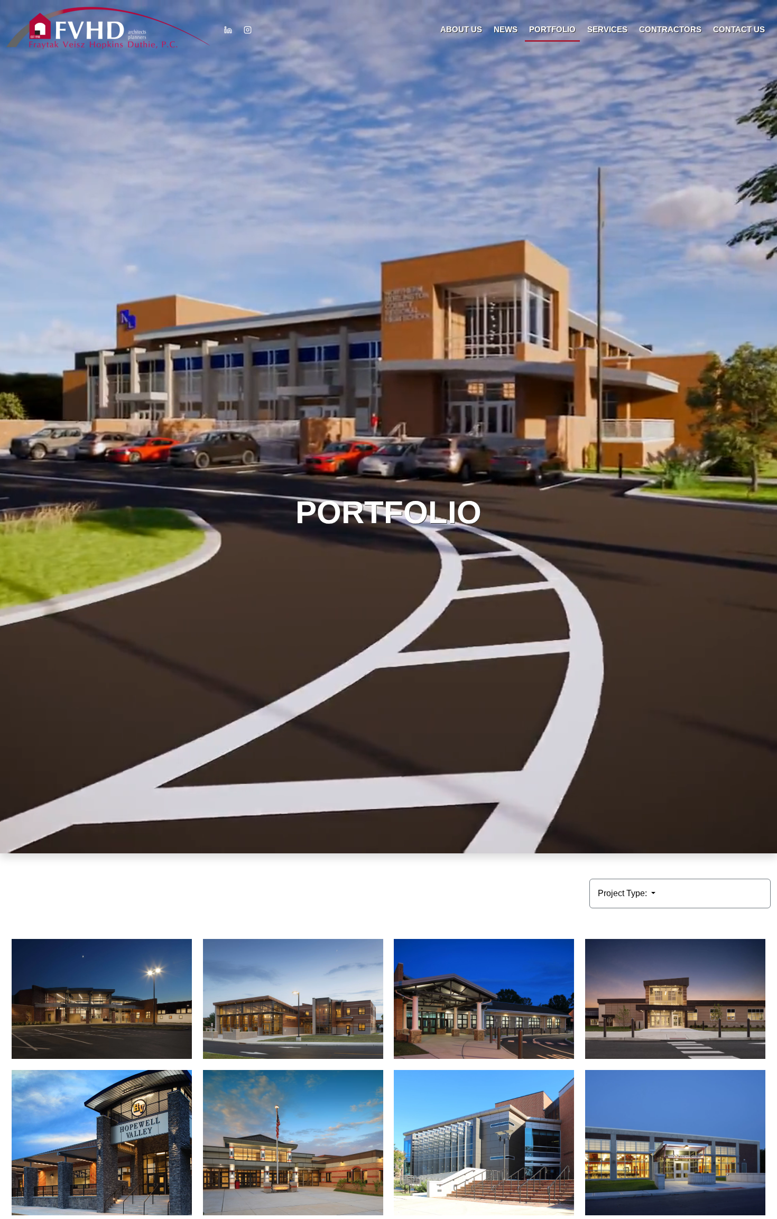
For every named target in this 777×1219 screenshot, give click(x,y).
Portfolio (552, 29)
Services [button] (607, 29)
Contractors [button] (670, 29)
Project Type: (623, 893)
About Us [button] (461, 29)
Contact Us (739, 29)
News (505, 29)
